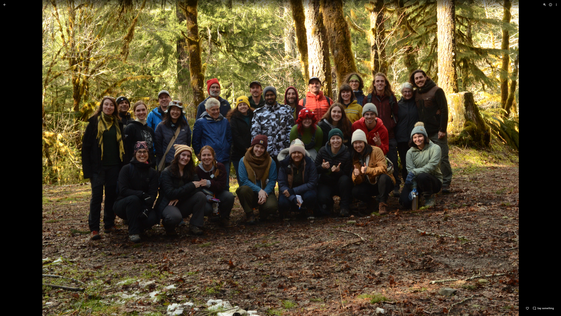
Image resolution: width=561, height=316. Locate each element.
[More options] (556, 5)
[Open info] (550, 5)
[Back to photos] (4, 4)
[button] (8, 158)
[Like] (527, 308)
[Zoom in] (545, 5)
